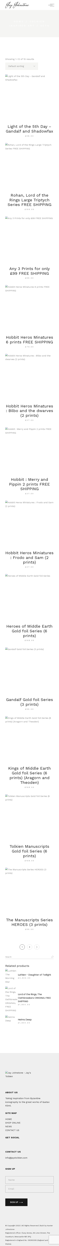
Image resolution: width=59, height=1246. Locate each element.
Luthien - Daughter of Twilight (34, 974)
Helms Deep (25, 1019)
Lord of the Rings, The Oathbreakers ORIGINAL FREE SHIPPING (34, 998)
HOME (8, 1119)
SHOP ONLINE (12, 1122)
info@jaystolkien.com (16, 1158)
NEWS (8, 1126)
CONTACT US (12, 1130)
